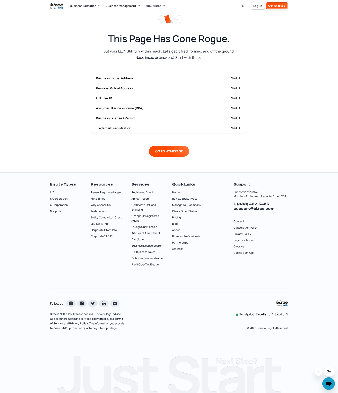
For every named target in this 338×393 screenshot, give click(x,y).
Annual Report (140, 198)
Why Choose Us (101, 205)
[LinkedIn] (104, 303)
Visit (234, 78)
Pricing (176, 217)
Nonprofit (56, 211)
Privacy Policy (242, 234)
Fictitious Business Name (147, 258)
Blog (175, 223)
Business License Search (146, 245)
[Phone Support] (244, 5)
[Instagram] (71, 303)
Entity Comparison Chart (106, 217)
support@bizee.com (254, 209)
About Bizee (153, 6)
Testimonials (98, 211)
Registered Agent (142, 192)
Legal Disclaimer (244, 240)
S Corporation (58, 198)
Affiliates (177, 249)
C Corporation (59, 205)
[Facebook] (82, 303)
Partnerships (180, 242)
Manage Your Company (186, 205)
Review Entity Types (184, 198)
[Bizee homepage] (56, 6)
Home (176, 192)
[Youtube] (115, 303)
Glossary (239, 246)
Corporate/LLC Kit (102, 236)
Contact (239, 221)
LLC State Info (100, 223)
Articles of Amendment (145, 233)
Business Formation (83, 6)
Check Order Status (184, 211)
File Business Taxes (143, 252)
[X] (93, 303)
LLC (52, 192)
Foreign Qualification (144, 227)
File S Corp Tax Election (145, 264)
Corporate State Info (104, 230)
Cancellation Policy (246, 227)
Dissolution (138, 239)
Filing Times (98, 198)
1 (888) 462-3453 (251, 204)
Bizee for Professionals (186, 236)
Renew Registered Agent (106, 192)
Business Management (121, 6)
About (176, 230)
